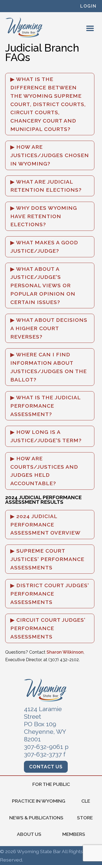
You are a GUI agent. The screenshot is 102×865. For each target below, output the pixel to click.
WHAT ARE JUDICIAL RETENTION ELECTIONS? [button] (46, 186)
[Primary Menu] (90, 28)
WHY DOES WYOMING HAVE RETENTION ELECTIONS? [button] (43, 216)
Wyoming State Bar (24, 28)
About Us (29, 834)
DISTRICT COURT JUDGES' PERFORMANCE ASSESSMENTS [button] (49, 593)
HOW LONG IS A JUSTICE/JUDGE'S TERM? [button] (46, 436)
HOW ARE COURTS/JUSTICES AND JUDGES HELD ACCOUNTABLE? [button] (44, 470)
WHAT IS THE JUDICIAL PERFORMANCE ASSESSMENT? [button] (45, 405)
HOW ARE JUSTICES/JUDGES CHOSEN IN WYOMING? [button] (49, 155)
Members (73, 834)
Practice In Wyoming (38, 801)
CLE (85, 801)
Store (85, 817)
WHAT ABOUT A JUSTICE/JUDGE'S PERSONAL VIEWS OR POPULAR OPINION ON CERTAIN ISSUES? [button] (42, 285)
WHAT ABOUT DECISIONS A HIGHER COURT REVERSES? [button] (48, 328)
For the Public (51, 784)
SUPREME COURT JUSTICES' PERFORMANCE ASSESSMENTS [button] (47, 559)
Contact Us (46, 766)
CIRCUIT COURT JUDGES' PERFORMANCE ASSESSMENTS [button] (47, 628)
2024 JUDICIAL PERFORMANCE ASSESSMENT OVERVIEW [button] (45, 524)
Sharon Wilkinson (65, 652)
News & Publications (36, 817)
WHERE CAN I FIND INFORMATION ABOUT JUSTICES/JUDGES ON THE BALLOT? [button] (48, 367)
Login (88, 6)
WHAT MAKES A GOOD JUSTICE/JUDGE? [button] (44, 246)
